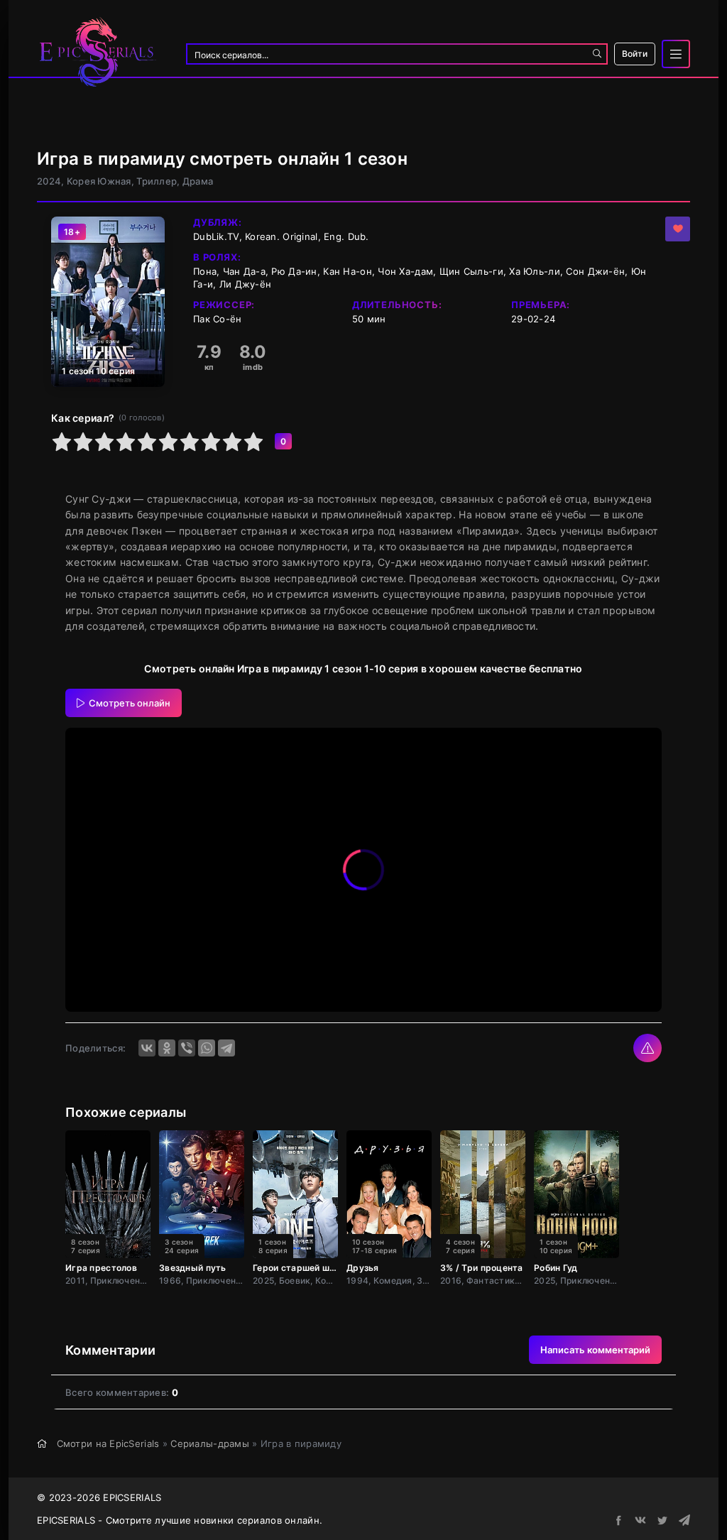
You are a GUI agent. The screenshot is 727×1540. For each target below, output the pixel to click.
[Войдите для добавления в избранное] (677, 229)
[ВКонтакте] (146, 1047)
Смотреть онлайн (129, 703)
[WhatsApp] (206, 1047)
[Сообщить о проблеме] (647, 1048)
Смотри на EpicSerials (108, 1443)
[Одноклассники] (166, 1047)
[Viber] (186, 1047)
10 (253, 441)
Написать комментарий (595, 1349)
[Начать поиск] (597, 54)
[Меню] (676, 54)
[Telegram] (226, 1047)
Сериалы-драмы (209, 1443)
